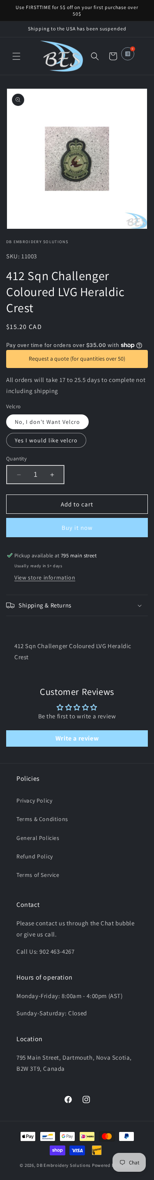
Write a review (77, 738)
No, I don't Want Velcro (47, 422)
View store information (44, 577)
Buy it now (77, 527)
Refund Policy (34, 856)
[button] (16, 56)
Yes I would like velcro (46, 440)
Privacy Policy (34, 800)
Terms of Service (38, 875)
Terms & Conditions (42, 819)
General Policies (38, 838)
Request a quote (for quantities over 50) (77, 358)
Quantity (16, 458)
